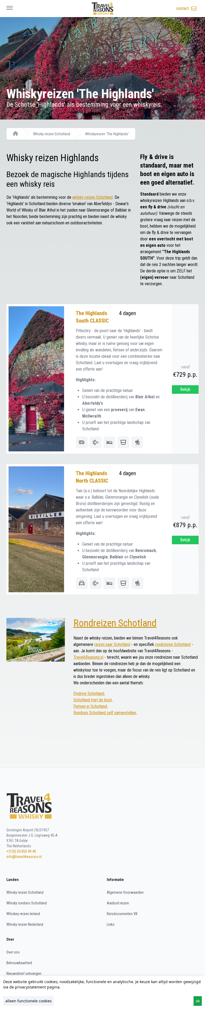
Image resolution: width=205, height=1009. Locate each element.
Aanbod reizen (118, 903)
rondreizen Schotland (173, 644)
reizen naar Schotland (112, 644)
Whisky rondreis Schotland (26, 903)
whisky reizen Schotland (92, 197)
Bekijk (185, 389)
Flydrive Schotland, (89, 693)
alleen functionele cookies (28, 1000)
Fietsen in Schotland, (90, 706)
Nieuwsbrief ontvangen (23, 973)
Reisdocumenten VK (122, 914)
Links (111, 924)
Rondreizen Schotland (114, 623)
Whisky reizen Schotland (51, 134)
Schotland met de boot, (93, 699)
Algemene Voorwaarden (125, 892)
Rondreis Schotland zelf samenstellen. (105, 712)
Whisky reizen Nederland (24, 924)
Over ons (13, 952)
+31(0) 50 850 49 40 (21, 851)
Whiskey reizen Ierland (23, 914)
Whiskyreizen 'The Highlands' (107, 134)
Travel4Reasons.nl (88, 657)
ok (198, 1000)
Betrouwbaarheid (19, 963)
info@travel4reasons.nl (24, 857)
